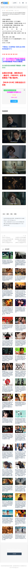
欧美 (15, 7)
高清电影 (11, 7)
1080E (6, 7)
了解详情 (14, 557)
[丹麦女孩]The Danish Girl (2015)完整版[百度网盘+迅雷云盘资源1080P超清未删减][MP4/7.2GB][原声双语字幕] (14, 223)
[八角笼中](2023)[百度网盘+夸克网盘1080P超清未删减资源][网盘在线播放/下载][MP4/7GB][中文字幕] (7, 537)
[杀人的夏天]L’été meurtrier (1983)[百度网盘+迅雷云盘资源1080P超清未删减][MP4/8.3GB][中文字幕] (20, 358)
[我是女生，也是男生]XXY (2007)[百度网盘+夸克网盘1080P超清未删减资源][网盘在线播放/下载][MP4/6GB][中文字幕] (20, 374)
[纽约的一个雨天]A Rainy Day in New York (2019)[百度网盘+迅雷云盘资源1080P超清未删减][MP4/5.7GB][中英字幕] (7, 389)
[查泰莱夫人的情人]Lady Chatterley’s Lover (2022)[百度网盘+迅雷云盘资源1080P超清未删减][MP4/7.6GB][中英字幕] (20, 328)
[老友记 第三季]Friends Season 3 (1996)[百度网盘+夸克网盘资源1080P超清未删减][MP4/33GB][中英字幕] (7, 504)
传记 (4, 214)
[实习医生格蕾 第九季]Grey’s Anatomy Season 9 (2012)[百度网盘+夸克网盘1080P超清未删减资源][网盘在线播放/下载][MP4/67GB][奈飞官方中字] (20, 438)
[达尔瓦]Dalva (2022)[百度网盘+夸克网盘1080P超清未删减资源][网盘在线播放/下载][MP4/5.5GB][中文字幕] (7, 489)
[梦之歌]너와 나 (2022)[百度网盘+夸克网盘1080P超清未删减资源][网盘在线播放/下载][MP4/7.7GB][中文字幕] (20, 389)
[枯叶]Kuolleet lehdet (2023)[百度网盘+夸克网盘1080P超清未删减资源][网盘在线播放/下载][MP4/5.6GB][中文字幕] (7, 436)
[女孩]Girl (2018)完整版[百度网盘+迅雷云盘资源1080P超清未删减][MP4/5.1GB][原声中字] (20, 240)
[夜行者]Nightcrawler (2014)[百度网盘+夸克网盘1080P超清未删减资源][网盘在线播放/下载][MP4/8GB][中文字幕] (7, 358)
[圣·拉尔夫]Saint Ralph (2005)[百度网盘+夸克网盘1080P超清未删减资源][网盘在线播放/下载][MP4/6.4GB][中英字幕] (7, 521)
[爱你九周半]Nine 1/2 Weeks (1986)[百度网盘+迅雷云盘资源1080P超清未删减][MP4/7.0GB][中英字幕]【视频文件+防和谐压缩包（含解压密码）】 (7, 311)
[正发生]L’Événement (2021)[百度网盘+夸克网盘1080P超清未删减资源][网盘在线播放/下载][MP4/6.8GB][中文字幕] (20, 343)
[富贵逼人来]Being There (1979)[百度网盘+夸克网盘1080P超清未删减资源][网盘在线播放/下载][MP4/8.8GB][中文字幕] (20, 489)
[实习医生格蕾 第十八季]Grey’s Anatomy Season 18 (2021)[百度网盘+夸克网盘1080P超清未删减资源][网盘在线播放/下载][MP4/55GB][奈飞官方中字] (20, 455)
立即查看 (14, 553)
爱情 (15, 214)
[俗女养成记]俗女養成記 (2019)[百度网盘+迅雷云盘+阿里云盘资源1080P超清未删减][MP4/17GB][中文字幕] (20, 421)
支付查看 (14, 101)
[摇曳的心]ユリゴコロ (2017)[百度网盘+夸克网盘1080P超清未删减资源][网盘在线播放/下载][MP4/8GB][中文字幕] (7, 374)
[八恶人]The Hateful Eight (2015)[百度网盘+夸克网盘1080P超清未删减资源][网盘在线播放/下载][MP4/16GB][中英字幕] (7, 343)
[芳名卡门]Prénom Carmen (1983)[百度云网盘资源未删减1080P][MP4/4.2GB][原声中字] (7, 240)
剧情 (8, 214)
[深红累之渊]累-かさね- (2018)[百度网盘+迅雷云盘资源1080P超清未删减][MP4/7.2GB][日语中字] (20, 310)
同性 (11, 214)
